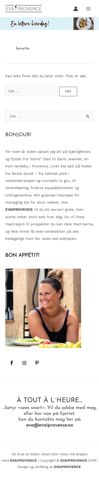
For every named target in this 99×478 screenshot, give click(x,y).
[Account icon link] (75, 8)
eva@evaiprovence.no (49, 425)
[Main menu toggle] (88, 8)
